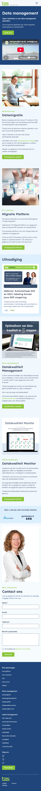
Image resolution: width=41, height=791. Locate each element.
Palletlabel (5, 743)
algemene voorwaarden (22, 649)
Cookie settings (4, 784)
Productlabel (6, 725)
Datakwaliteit (6, 702)
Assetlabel (5, 739)
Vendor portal (6, 729)
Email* (4, 612)
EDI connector (7, 675)
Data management (9, 691)
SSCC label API (7, 718)
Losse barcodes (7, 746)
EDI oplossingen (8, 668)
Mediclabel (5, 732)
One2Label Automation (9, 722)
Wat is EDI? (6, 682)
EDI (3, 678)
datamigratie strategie (26, 141)
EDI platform (6, 671)
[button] (36, 3)
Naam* (5, 603)
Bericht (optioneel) (9, 632)
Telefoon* (6, 622)
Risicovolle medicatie (9, 736)
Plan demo (8, 768)
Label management (10, 715)
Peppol (4, 685)
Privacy (14, 783)
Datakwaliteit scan (9, 398)
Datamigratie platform (9, 698)
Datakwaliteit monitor (9, 705)
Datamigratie (6, 695)
